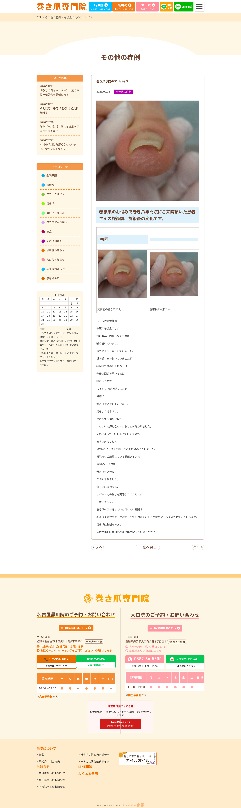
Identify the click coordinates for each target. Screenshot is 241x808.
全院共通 (51, 175)
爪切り (50, 185)
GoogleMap (92, 641)
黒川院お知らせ (55, 250)
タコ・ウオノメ (55, 194)
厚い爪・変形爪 (55, 213)
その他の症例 (53, 17)
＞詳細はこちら (103, 650)
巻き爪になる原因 (56, 222)
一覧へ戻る (148, 547)
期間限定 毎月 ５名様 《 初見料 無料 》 (60, 340)
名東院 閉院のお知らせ (120, 724)
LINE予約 (169, 6)
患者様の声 (53, 278)
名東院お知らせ (55, 269)
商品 (49, 231)
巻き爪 (50, 203)
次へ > (198, 547)
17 (42, 315)
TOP (39, 17)
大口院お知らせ (55, 259)
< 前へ (97, 547)
